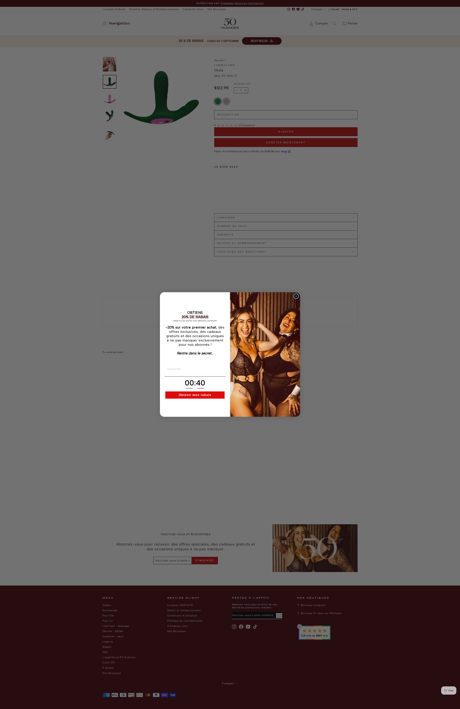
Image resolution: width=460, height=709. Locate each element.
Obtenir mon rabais (195, 394)
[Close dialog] (296, 296)
